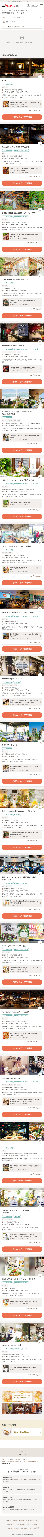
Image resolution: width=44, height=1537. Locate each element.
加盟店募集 (34, 1524)
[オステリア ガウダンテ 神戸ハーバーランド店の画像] (22, 1266)
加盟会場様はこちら (23, 1524)
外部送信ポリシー (12, 1524)
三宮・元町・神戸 (32, 1461)
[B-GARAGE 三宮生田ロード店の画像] (22, 332)
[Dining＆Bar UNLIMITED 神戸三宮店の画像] (22, 134)
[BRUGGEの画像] (22, 68)
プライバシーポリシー (32, 1520)
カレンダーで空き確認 (23, 183)
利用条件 (21, 1520)
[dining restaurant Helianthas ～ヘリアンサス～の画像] (22, 798)
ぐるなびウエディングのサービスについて (16, 1528)
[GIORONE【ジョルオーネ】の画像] (22, 1332)
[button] (22, 1479)
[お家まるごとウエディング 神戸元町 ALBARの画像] (22, 467)
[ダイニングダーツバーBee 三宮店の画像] (22, 933)
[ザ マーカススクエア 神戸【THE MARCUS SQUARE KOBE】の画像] (22, 398)
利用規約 (14, 1520)
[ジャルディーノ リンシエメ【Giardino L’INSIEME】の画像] (22, 1197)
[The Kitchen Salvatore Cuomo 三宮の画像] (22, 999)
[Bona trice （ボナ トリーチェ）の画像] (22, 666)
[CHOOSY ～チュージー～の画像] (22, 732)
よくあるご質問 (34, 1528)
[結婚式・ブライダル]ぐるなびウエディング (13, 1459)
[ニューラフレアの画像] (22, 1131)
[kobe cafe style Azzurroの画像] (22, 1065)
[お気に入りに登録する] (40, 77)
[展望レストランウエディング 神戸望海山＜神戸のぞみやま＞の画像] (22, 864)
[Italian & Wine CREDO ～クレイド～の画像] (22, 266)
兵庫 (24, 1461)
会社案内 (8, 1520)
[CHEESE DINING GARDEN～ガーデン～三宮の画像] (22, 200)
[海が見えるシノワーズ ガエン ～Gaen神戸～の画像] (22, 599)
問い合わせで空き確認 (23, 117)
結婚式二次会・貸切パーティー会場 (11, 1461)
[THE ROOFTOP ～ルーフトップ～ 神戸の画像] (22, 533)
